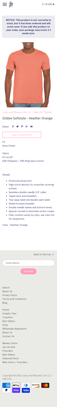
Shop (5, 325)
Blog (4, 302)
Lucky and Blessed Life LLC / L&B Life (22, 112)
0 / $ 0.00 (47, 4)
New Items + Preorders (14, 362)
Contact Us (8, 336)
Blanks (48, 112)
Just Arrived (8, 347)
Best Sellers (8, 321)
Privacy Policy (9, 295)
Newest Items (9, 343)
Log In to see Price (22, 134)
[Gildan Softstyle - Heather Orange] (28, 75)
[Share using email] (31, 126)
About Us (7, 291)
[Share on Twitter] (17, 126)
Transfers (7, 317)
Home (5, 309)
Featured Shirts (10, 358)
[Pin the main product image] (22, 126)
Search (6, 287)
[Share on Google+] (26, 126)
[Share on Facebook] (12, 126)
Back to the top (42, 254)
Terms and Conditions (14, 299)
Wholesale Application (14, 328)
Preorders (7, 350)
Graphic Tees (9, 313)
